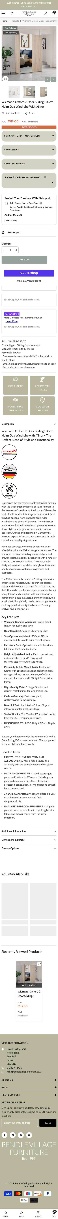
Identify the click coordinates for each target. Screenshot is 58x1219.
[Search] (12, 14)
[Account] (45, 13)
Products (15, 20)
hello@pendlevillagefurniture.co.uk (27, 363)
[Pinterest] (21, 1135)
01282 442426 (14, 1067)
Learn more (10, 220)
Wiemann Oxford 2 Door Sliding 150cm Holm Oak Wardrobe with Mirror (29, 994)
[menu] (3, 13)
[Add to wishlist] (39, 964)
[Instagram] (13, 1135)
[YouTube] (29, 1135)
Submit (48, 1123)
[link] (10, 113)
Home (4, 20)
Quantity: (6, 243)
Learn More (11, 321)
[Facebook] (4, 1135)
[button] (47, 79)
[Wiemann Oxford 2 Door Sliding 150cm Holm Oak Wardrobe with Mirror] (29, 974)
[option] (29, 54)
